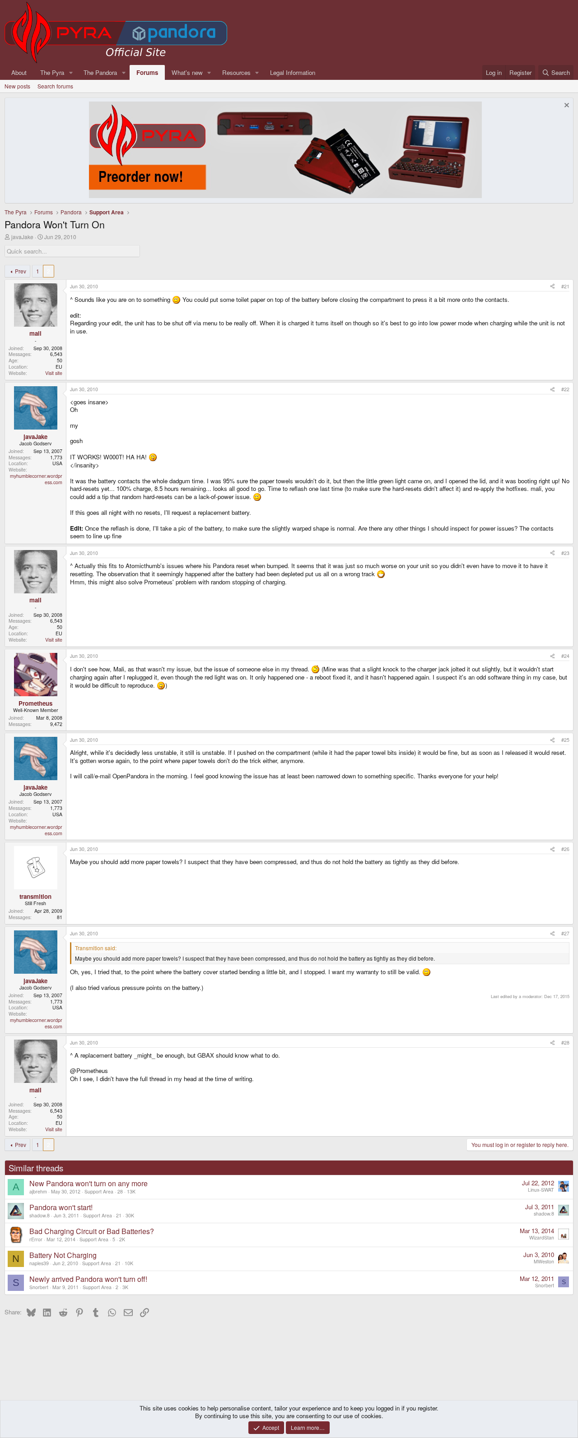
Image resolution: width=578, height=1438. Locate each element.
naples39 (39, 1263)
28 (120, 1191)
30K (130, 1215)
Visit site (53, 373)
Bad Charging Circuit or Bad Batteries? (91, 1231)
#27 (565, 933)
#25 (565, 739)
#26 (565, 849)
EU (59, 366)
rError (35, 1239)
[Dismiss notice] (565, 106)
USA (57, 463)
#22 (565, 389)
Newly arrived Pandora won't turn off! (88, 1279)
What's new (187, 72)
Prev (20, 271)
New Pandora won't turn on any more (88, 1183)
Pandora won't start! (61, 1207)
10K (129, 1263)
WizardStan (541, 1237)
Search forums (55, 86)
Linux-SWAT (541, 1189)
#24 (565, 655)
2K (122, 1239)
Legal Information (292, 72)
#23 (565, 553)
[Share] (552, 286)
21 (118, 1215)
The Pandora (100, 72)
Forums (147, 72)
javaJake (22, 236)
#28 (565, 1042)
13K (131, 1191)
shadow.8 (39, 1215)
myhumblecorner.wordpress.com (36, 478)
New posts (17, 86)
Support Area (98, 1191)
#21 (565, 286)
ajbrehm (38, 1191)
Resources (236, 72)
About (19, 72)
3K (125, 1287)
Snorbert (38, 1287)
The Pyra (52, 72)
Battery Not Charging (63, 1255)
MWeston (544, 1261)
